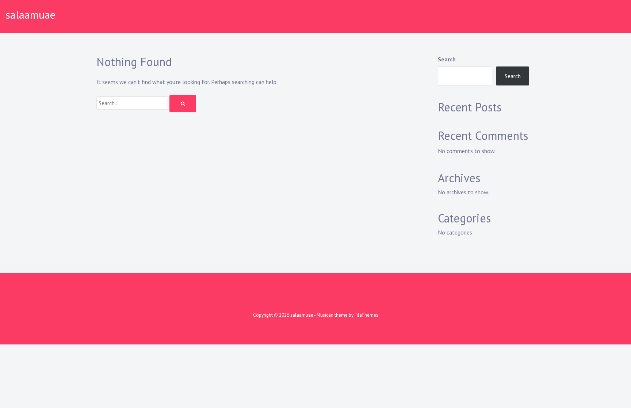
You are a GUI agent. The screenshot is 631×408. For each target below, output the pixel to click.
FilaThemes (366, 315)
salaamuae (30, 14)
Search (447, 59)
